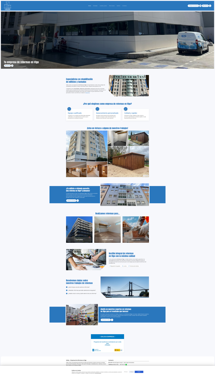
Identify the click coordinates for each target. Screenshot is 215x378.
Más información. (98, 373)
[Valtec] (7, 6)
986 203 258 (115, 364)
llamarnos (87, 92)
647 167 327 (122, 364)
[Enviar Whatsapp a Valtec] (126, 364)
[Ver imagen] (86, 146)
